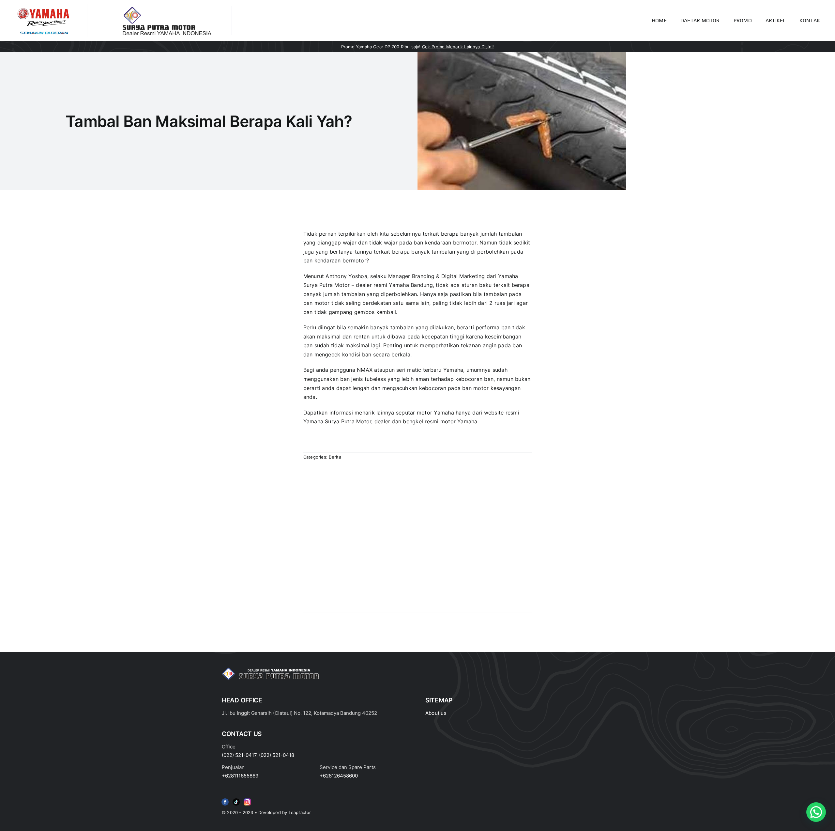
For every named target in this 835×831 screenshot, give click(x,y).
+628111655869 (240, 776)
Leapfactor (300, 812)
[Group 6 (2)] (247, 799)
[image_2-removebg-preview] (43, 6)
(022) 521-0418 (276, 755)
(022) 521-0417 (239, 755)
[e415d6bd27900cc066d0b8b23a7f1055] (236, 799)
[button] (816, 812)
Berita (335, 457)
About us (436, 713)
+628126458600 (339, 776)
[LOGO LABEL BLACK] (165, 8)
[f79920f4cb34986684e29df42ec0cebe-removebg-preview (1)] (225, 799)
